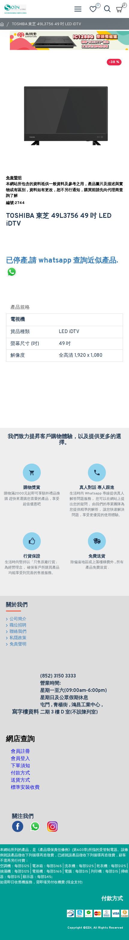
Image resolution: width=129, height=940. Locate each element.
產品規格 (20, 308)
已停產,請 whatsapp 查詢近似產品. (62, 260)
